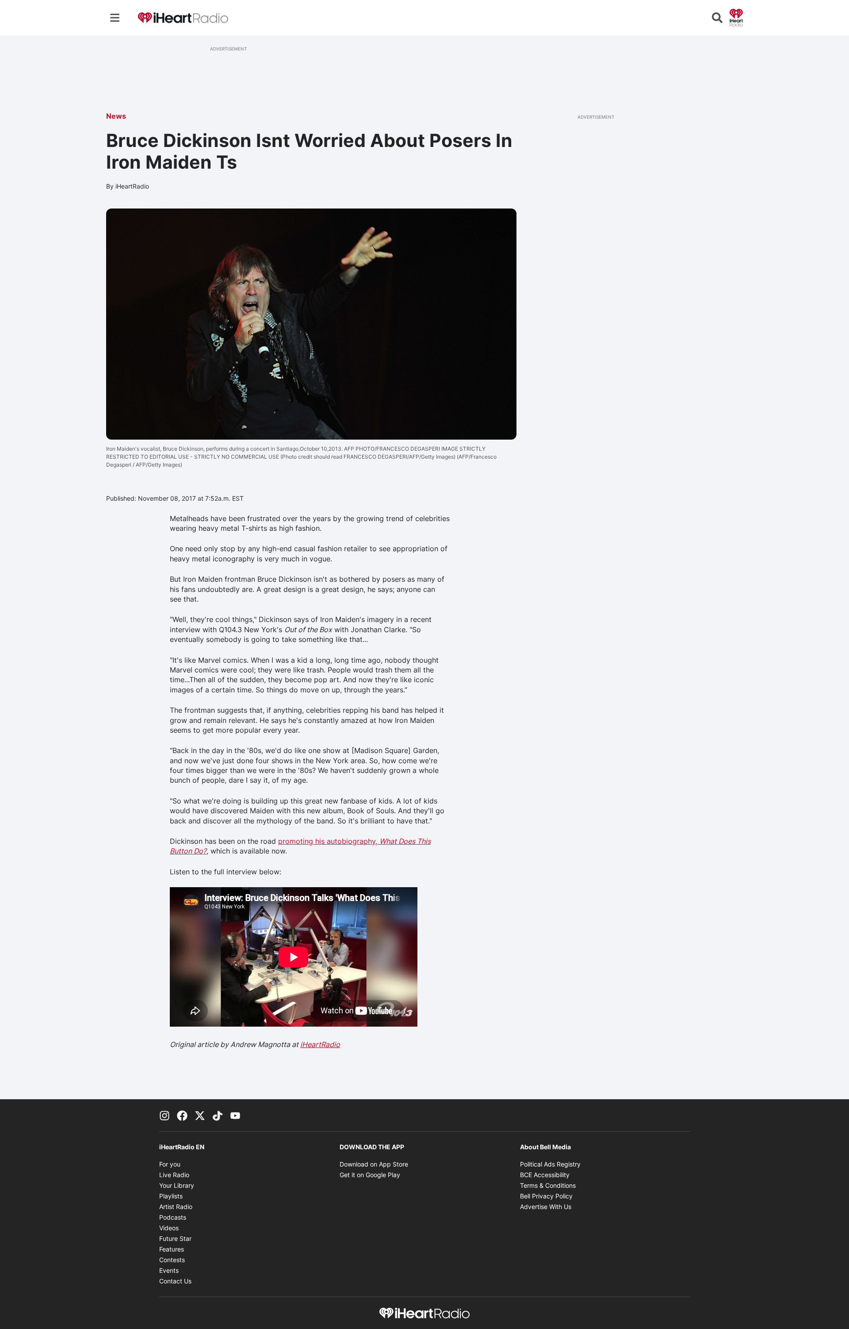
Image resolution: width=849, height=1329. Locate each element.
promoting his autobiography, (328, 841)
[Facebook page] (182, 1115)
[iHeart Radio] (736, 16)
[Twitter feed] (200, 1115)
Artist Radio (175, 1206)
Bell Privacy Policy (546, 1196)
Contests (172, 1259)
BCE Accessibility (545, 1174)
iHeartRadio (320, 1044)
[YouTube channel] (235, 1115)
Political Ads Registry (550, 1164)
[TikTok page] (217, 1115)
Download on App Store (374, 1164)
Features (171, 1249)
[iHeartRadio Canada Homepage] (183, 17)
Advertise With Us (545, 1206)
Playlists (171, 1196)
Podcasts (172, 1217)
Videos (169, 1228)
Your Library (176, 1185)
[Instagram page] (164, 1115)
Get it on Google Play (370, 1174)
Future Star (175, 1238)
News (116, 116)
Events (169, 1270)
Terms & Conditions (548, 1185)
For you (169, 1164)
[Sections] (115, 18)
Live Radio (174, 1174)
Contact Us (175, 1281)
